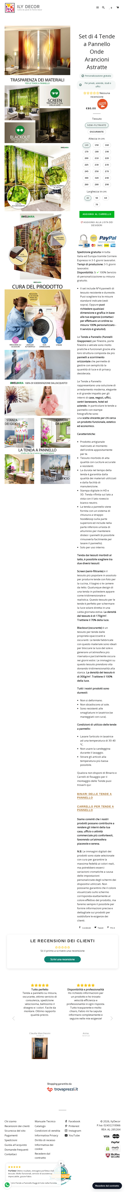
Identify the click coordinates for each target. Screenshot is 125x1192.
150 (97, 145)
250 (97, 171)
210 (97, 158)
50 (97, 198)
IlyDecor (115, 1121)
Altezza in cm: (97, 138)
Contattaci (11, 1154)
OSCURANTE (97, 132)
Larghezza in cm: (97, 191)
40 (88, 198)
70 (97, 204)
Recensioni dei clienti (17, 1126)
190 (107, 152)
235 (107, 165)
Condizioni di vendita (47, 1130)
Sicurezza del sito (15, 1130)
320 (97, 178)
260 (87, 184)
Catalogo (40, 1126)
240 (107, 178)
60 (105, 198)
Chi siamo (10, 1121)
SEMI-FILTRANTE (96, 125)
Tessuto (97, 118)
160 (107, 145)
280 (97, 184)
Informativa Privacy (46, 1135)
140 (87, 145)
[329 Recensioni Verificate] (60, 1186)
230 (97, 165)
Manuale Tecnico (45, 1121)
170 (87, 152)
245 (87, 171)
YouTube (74, 1135)
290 (107, 184)
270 (107, 171)
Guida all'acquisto (16, 1145)
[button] (92, 93)
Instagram (74, 1130)
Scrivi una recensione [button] (62, 959)
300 (87, 178)
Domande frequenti (16, 1149)
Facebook (74, 1121)
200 (87, 158)
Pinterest (73, 1126)
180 (97, 152)
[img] (39, 985)
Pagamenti (11, 1135)
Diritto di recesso (45, 1140)
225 (87, 165)
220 (107, 158)
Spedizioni (11, 1140)
